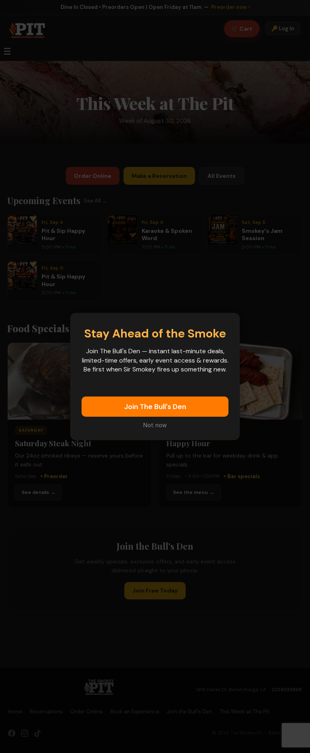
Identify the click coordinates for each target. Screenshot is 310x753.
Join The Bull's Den (155, 406)
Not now (155, 425)
